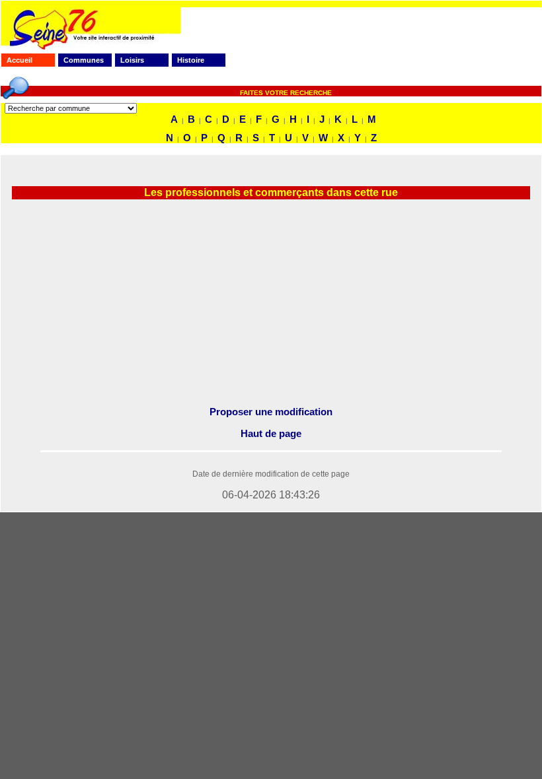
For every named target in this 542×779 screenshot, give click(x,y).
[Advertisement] (271, 303)
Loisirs (132, 60)
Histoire (190, 60)
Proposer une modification (271, 411)
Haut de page (271, 433)
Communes (83, 60)
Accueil (19, 60)
